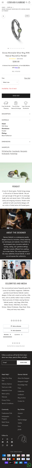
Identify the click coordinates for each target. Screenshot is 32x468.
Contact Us (21, 401)
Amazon (20, 413)
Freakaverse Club (7, 413)
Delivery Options (7, 384)
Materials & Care (7, 390)
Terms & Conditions (7, 403)
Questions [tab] (17, 334)
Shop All (9, 7)
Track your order (6, 387)
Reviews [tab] (6, 334)
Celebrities (21, 391)
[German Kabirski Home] (24, 438)
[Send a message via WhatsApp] (29, 465)
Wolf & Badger (22, 420)
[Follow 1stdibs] (3, 445)
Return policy (6, 394)
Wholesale (5, 425)
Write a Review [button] (17, 326)
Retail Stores (5, 422)
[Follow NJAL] (7, 445)
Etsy (19, 416)
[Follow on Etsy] (12, 442)
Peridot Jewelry (6, 153)
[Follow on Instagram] (7, 439)
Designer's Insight (23, 381)
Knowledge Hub (22, 385)
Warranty (4, 397)
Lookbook (21, 395)
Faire (19, 426)
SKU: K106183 (16, 71)
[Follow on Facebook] (3, 439)
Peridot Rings (13, 153)
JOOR (19, 430)
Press (19, 388)
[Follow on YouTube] (3, 442)
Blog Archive (22, 398)
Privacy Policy (6, 400)
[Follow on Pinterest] (12, 439)
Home (3, 7)
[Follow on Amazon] (7, 442)
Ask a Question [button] (17, 330)
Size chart (27, 78)
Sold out (16, 96)
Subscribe (23, 362)
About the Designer (23, 378)
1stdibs (20, 423)
